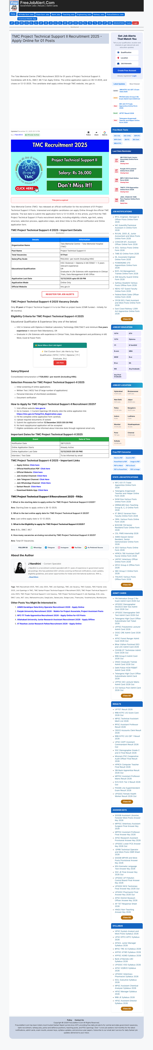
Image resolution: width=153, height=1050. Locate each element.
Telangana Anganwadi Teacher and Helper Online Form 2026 (129, 120)
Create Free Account (127, 70)
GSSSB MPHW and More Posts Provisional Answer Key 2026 (126, 860)
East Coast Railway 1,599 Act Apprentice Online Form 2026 (127, 311)
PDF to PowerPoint (120, 469)
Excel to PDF (130, 458)
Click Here (46, 483)
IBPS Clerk (117, 139)
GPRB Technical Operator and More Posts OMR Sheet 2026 (127, 852)
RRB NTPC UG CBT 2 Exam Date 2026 (129, 91)
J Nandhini (18, 135)
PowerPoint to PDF (120, 461)
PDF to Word (118, 465)
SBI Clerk (136, 139)
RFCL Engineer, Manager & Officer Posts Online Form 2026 (127, 219)
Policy (69, 1020)
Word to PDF (118, 458)
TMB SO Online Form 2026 (127, 254)
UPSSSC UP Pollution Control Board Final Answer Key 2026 (127, 880)
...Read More (33, 577)
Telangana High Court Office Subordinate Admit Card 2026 (128, 676)
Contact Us (79, 1020)
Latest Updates (119, 84)
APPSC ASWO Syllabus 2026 (128, 955)
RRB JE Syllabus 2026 (125, 997)
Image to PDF (135, 461)
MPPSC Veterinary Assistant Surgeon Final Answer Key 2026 (127, 826)
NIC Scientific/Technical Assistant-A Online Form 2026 (126, 227)
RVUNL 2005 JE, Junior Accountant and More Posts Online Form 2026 (127, 236)
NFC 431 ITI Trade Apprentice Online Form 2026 (128, 106)
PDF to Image (135, 469)
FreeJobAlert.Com (37, 2)
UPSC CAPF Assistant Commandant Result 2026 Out (127, 744)
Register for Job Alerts (60, 294)
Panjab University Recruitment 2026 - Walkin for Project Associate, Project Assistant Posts (60, 611)
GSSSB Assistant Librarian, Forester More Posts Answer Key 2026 (127, 817)
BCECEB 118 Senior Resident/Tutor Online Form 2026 (127, 527)
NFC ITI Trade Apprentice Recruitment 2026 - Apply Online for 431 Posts (51, 615)
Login (134, 76)
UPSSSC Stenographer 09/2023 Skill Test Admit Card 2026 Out (126, 606)
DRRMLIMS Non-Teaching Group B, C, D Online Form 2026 (126, 507)
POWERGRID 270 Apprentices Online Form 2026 (126, 265)
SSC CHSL (127, 136)
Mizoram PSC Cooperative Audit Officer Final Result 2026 (126, 758)
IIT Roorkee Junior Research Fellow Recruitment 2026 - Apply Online (49, 624)
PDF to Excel (130, 465)
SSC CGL (117, 136)
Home (13, 14)
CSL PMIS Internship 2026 (126, 533)
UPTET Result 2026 (126, 113)
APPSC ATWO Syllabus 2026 (128, 952)
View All (127, 319)
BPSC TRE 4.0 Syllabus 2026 (128, 949)
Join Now (60, 363)
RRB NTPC (117, 143)
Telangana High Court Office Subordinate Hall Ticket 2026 (128, 621)
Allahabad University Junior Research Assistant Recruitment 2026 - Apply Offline (56, 619)
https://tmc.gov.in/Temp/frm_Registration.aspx (39, 414)
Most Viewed (135, 84)
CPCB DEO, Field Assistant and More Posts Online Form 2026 (127, 302)
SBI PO (127, 139)
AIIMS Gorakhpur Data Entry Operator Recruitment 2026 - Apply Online (50, 607)
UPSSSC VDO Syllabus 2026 (128, 965)
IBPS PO (137, 136)
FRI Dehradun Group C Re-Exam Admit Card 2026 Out (129, 98)
